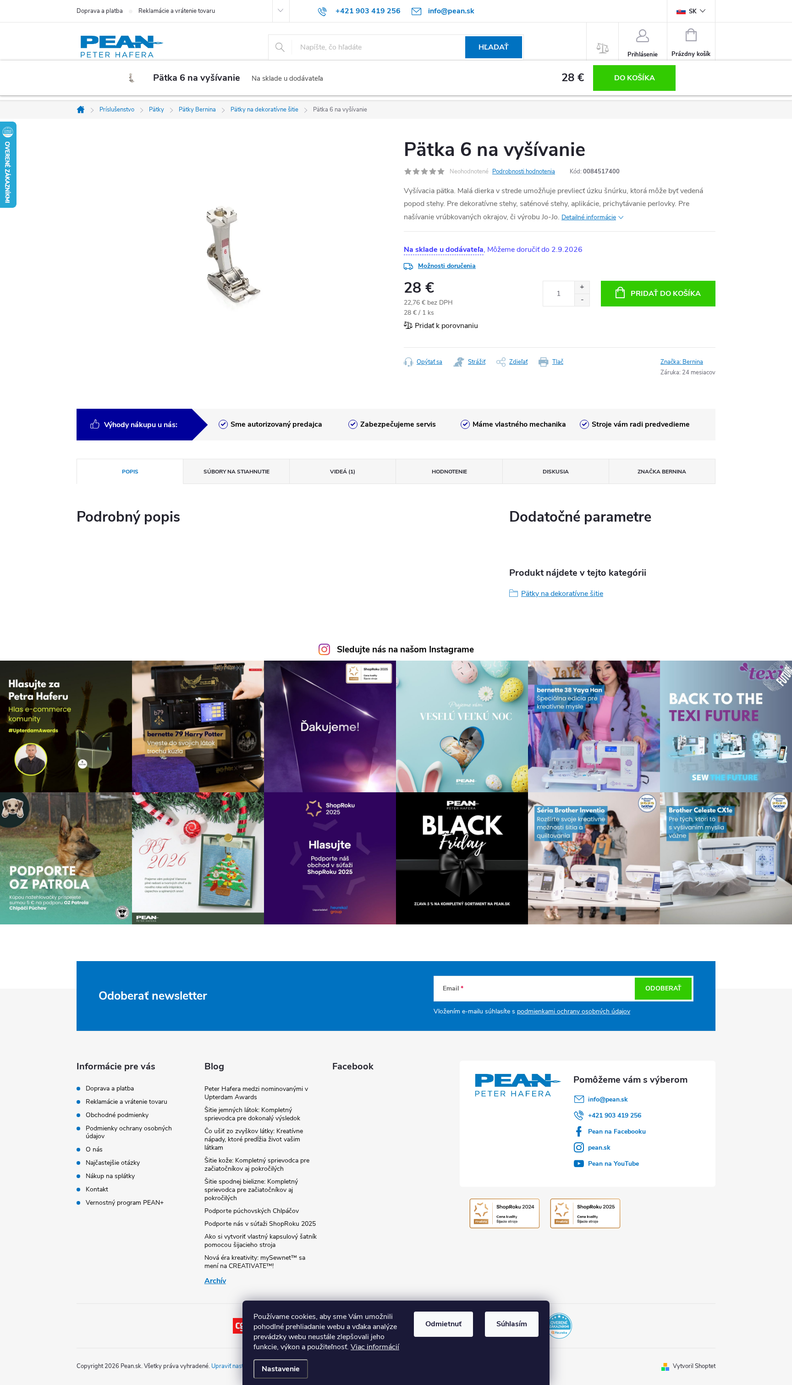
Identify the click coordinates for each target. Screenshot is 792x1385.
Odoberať (663, 988)
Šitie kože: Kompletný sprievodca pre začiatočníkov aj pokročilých (256, 1164)
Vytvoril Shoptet (694, 1366)
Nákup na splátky (110, 1176)
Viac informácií (375, 1347)
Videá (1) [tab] (342, 471)
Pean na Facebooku (617, 1131)
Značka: (681, 362)
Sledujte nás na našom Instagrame (405, 650)
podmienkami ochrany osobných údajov (573, 1011)
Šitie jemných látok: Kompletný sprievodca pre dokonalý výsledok (252, 1114)
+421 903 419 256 (614, 1115)
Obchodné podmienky (117, 1115)
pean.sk (599, 1147)
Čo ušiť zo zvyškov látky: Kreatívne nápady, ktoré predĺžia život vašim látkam (253, 1139)
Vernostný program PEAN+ (125, 1202)
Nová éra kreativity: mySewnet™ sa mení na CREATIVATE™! (254, 1261)
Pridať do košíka (666, 294)
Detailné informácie (588, 217)
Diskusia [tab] (556, 471)
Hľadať (493, 47)
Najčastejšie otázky (113, 1162)
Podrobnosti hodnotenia (523, 171)
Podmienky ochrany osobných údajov (129, 1132)
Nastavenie (281, 1369)
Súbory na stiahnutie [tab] (237, 471)
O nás (94, 1149)
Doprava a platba (100, 11)
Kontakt (97, 1189)
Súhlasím (511, 1324)
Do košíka (634, 78)
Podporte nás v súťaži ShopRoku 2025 (260, 1223)
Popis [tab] (130, 471)
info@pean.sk (608, 1099)
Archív (215, 1281)
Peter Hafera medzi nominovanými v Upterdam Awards (256, 1093)
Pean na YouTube (613, 1163)
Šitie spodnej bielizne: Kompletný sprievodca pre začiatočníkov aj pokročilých (251, 1189)
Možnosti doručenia (447, 265)
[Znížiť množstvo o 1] (581, 300)
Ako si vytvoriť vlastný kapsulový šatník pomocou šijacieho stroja (260, 1240)
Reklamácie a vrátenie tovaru (176, 11)
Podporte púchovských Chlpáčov (251, 1211)
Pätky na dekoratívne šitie (562, 594)
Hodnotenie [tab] (449, 471)
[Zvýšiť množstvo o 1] (581, 287)
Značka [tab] (662, 471)
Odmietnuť (443, 1324)
